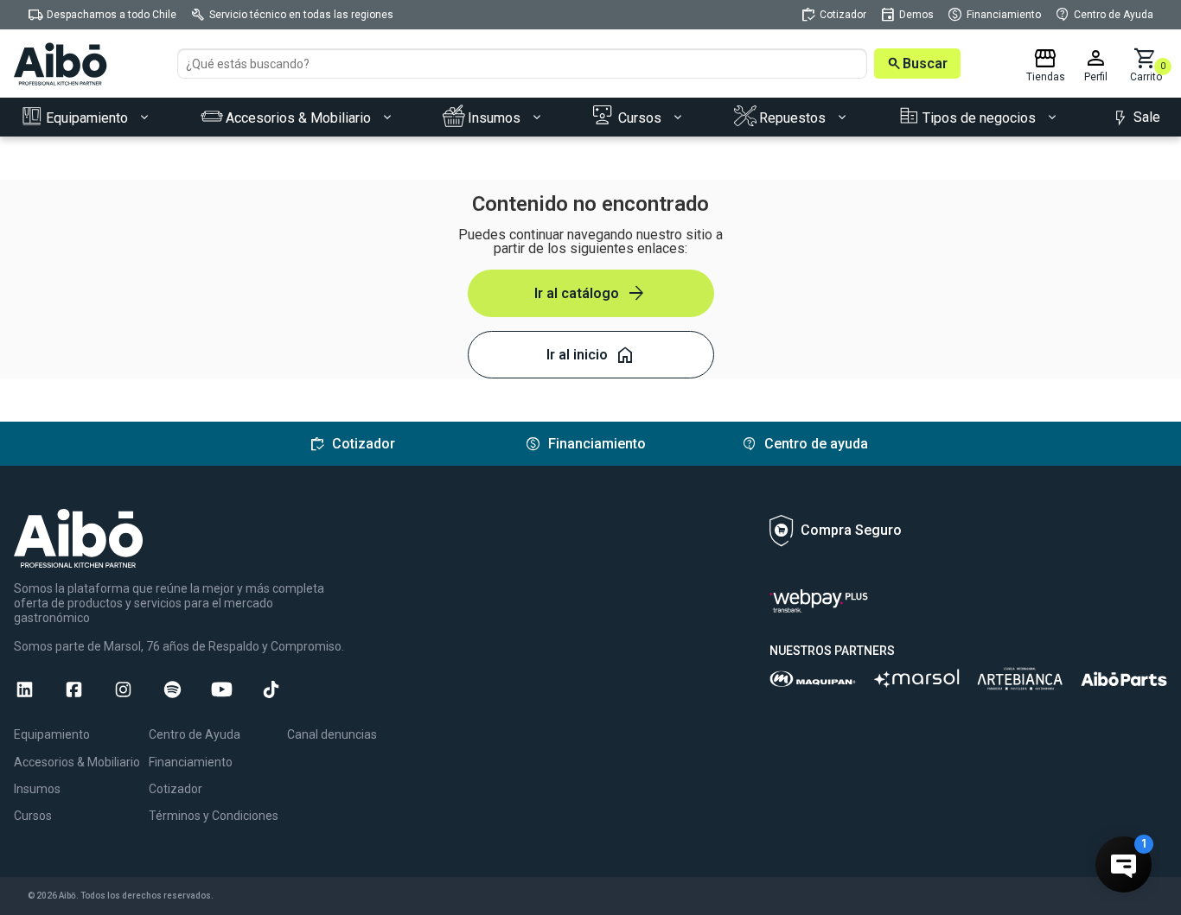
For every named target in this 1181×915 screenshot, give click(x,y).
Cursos (33, 816)
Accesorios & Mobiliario (77, 762)
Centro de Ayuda (194, 734)
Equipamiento (52, 734)
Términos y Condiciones (213, 816)
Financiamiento (191, 762)
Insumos (37, 789)
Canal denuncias (332, 734)
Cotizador (175, 789)
